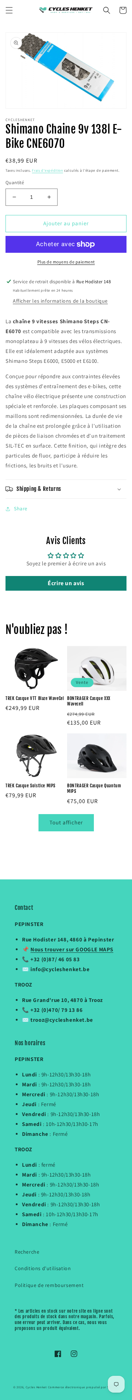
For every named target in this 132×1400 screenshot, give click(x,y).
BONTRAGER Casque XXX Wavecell (88, 701)
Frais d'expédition (47, 170)
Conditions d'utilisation (43, 1268)
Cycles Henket (36, 1387)
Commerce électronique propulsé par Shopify (83, 1387)
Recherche (27, 1251)
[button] (9, 10)
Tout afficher (66, 822)
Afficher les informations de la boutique (60, 301)
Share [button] (20, 508)
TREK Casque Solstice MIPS (30, 785)
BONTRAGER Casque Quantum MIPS (94, 788)
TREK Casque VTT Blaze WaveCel (35, 698)
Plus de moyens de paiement (66, 262)
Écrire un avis (66, 583)
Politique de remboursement (49, 1285)
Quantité (15, 182)
